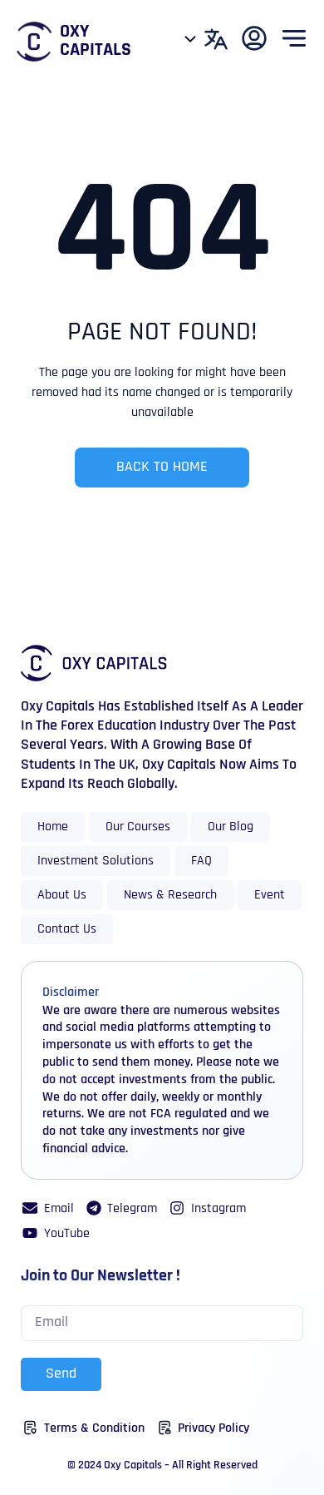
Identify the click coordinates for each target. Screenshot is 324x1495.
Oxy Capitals (95, 41)
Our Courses (138, 827)
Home (52, 827)
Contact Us (66, 929)
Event (269, 895)
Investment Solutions (95, 861)
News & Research (170, 895)
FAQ (201, 861)
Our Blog (230, 827)
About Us (61, 895)
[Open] (190, 39)
